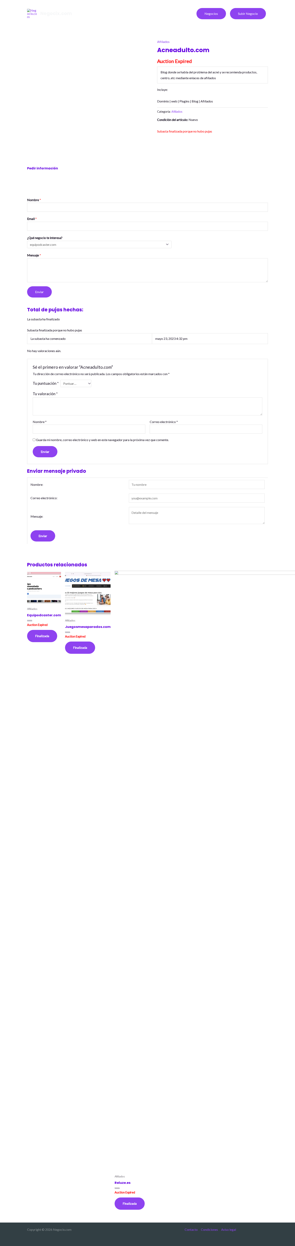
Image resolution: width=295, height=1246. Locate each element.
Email (32, 219)
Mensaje (34, 255)
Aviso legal (228, 1229)
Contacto (191, 1229)
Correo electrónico (164, 422)
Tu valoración (45, 393)
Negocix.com (56, 13)
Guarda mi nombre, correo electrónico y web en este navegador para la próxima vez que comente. (102, 440)
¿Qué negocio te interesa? (44, 238)
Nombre (34, 200)
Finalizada (42, 636)
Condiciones (209, 1229)
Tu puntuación (46, 383)
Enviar (39, 292)
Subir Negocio (248, 13)
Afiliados (163, 42)
